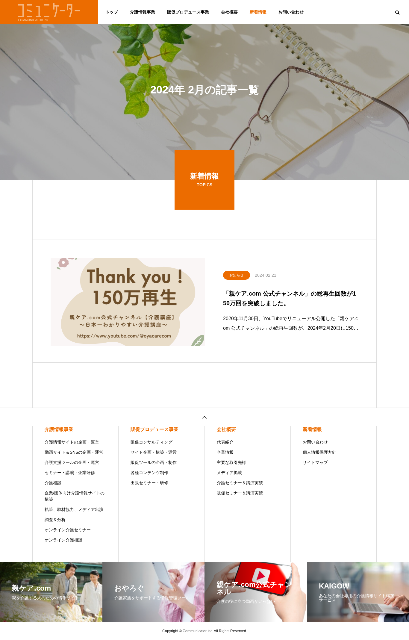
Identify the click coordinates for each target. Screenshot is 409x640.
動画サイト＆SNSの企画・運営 (74, 452)
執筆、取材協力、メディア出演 (74, 509)
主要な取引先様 (231, 462)
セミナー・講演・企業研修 (70, 472)
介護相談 (53, 482)
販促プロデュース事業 (188, 12)
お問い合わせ (291, 12)
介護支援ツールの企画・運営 (72, 462)
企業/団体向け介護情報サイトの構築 (74, 496)
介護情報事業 (142, 12)
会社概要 (229, 12)
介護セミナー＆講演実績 (240, 482)
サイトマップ (315, 462)
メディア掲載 (229, 472)
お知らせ (236, 275)
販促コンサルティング (151, 442)
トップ (111, 12)
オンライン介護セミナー (68, 529)
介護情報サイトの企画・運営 (72, 442)
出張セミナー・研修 (149, 482)
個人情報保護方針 (319, 452)
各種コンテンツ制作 (149, 472)
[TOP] (204, 417)
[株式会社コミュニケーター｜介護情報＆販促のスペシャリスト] (49, 12)
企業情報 (225, 452)
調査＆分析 (55, 519)
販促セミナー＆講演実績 (240, 493)
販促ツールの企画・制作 (154, 462)
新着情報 (258, 12)
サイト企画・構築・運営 (154, 452)
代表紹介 (225, 442)
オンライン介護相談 (63, 540)
